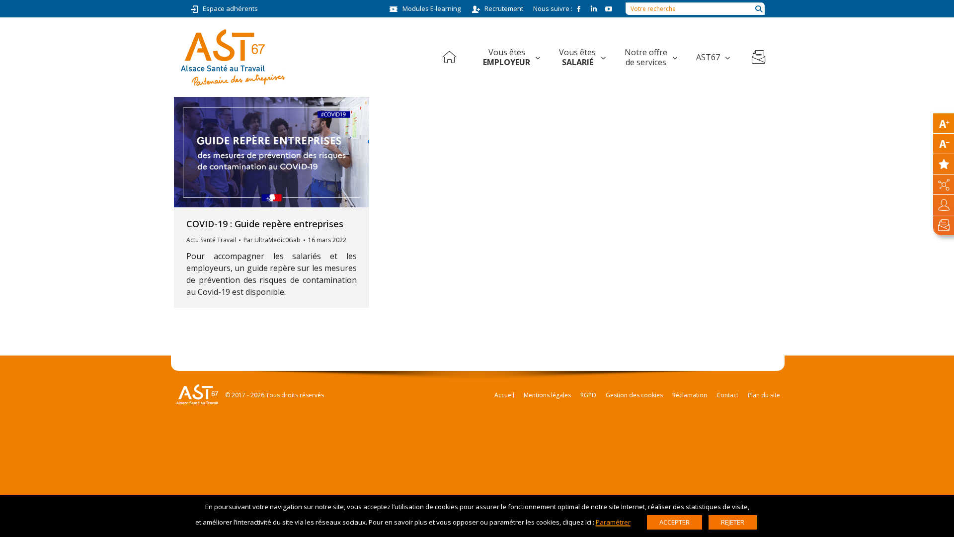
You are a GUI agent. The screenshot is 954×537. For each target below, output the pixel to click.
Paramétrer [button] (613, 522)
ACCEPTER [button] (674, 522)
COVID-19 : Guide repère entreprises (264, 224)
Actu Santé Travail (211, 240)
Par (272, 240)
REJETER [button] (732, 522)
